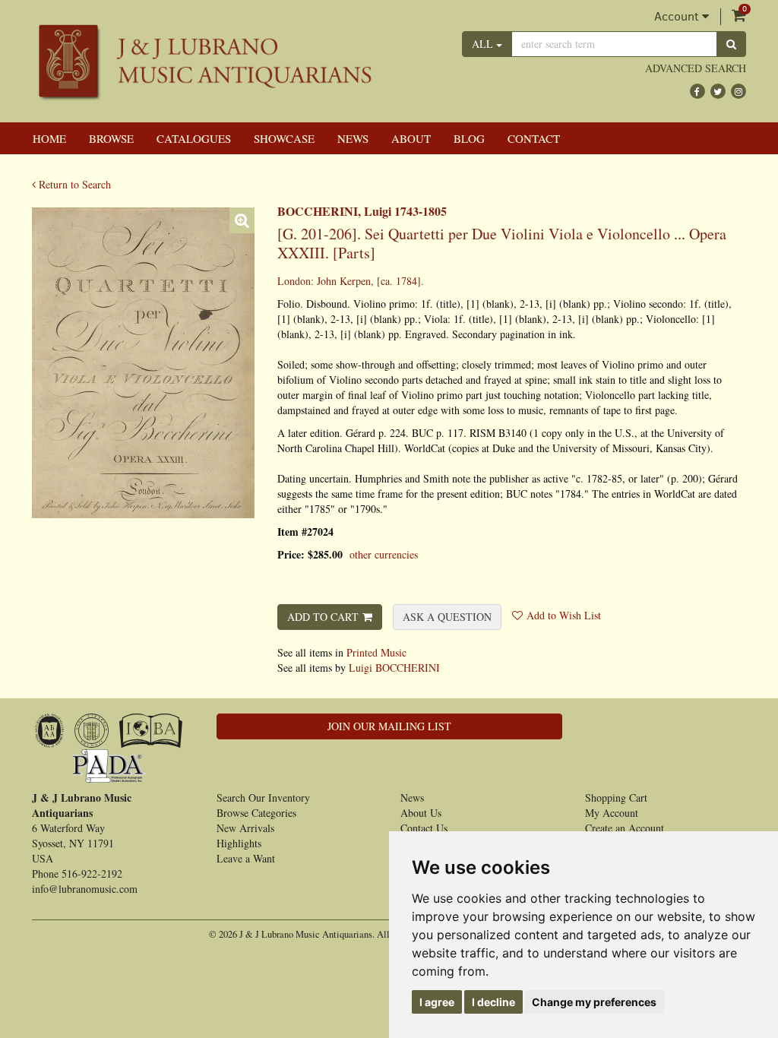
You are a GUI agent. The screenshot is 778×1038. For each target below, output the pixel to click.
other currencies (383, 554)
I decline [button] (493, 1001)
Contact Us (424, 828)
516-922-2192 (92, 873)
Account (678, 16)
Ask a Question (447, 616)
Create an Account (624, 828)
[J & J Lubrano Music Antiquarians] (205, 61)
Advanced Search (695, 68)
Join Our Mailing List (389, 726)
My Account (611, 812)
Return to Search (73, 184)
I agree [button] (436, 1001)
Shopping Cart (616, 797)
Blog (469, 138)
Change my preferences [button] (594, 1001)
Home (49, 138)
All (484, 43)
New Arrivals (245, 828)
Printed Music (376, 652)
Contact (534, 138)
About (411, 138)
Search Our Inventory (263, 797)
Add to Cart (323, 616)
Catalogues (194, 138)
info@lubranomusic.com (85, 888)
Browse (111, 138)
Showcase (284, 138)
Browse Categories (256, 812)
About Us (420, 812)
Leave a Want (246, 858)
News (352, 138)
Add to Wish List (564, 615)
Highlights (239, 843)
